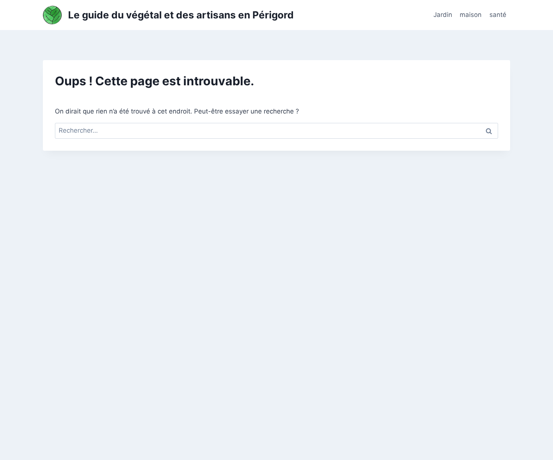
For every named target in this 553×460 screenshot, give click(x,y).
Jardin (442, 14)
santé (497, 14)
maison (471, 14)
